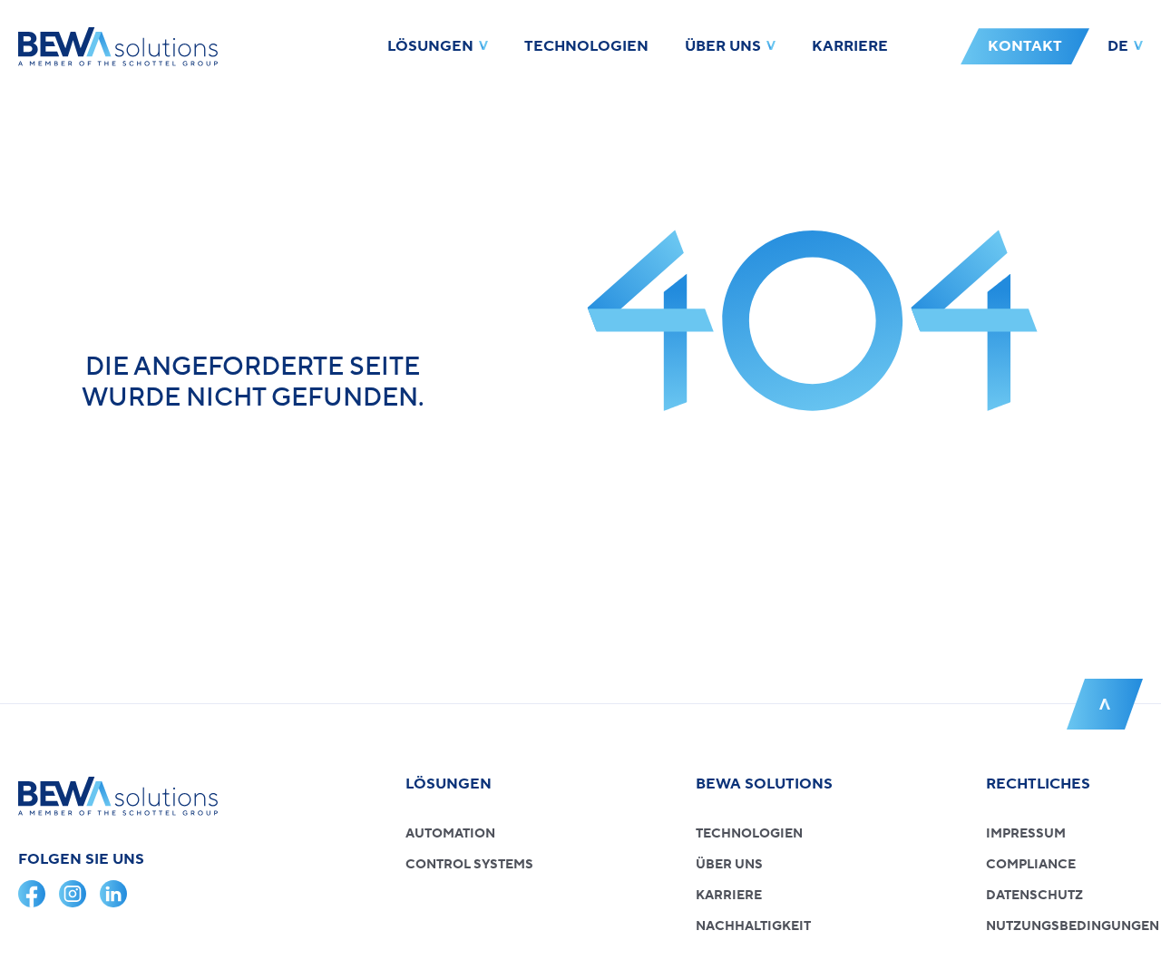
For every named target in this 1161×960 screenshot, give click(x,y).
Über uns (723, 46)
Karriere (850, 46)
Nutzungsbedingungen (1072, 926)
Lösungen (430, 46)
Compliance (1031, 864)
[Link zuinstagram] (72, 893)
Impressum (1026, 834)
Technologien (586, 46)
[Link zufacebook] (31, 893)
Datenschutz (1034, 895)
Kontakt (1025, 46)
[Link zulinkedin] (113, 893)
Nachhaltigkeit (753, 926)
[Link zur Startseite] (118, 46)
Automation (450, 834)
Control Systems (469, 864)
